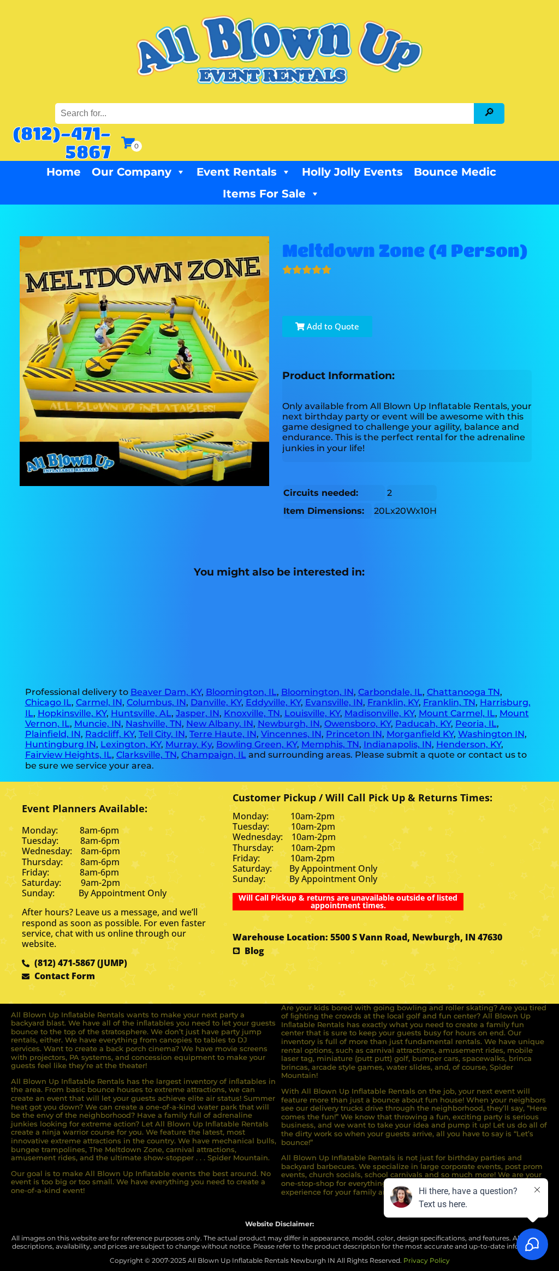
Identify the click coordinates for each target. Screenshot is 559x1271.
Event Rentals (237, 171)
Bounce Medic (455, 171)
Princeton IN (354, 734)
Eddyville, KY (273, 702)
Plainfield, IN (53, 734)
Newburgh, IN (289, 723)
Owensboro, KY (357, 723)
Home (63, 171)
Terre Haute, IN (223, 734)
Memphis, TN (330, 744)
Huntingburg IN (60, 744)
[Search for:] (266, 113)
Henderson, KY (468, 744)
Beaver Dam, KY (165, 692)
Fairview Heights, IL (68, 755)
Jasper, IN (197, 713)
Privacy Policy (426, 1260)
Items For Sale (264, 193)
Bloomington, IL (241, 692)
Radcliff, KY (109, 734)
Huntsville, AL (141, 713)
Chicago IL (48, 702)
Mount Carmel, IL (457, 713)
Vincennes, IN (291, 734)
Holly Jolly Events (352, 171)
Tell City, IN (162, 734)
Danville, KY (216, 702)
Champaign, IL (213, 755)
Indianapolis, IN (398, 744)
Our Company (131, 171)
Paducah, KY (423, 723)
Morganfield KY (420, 734)
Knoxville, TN (252, 713)
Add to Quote (332, 326)
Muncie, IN (97, 723)
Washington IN (491, 734)
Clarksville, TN (146, 755)
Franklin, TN (449, 702)
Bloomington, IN (317, 692)
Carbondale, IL (390, 692)
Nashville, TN (154, 723)
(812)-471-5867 (62, 142)
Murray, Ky (188, 744)
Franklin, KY (393, 702)
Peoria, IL (476, 723)
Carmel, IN (99, 702)
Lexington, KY (130, 744)
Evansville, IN (334, 702)
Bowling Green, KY (256, 744)
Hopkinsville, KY (72, 713)
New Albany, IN (219, 723)
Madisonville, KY (379, 713)
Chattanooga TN (463, 692)
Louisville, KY (312, 713)
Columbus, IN (156, 702)
